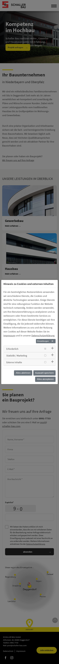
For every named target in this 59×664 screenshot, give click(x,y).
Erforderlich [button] (12, 348)
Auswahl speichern (44, 373)
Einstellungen (43, 341)
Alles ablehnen (23, 373)
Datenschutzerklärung (42, 335)
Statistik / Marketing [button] (16, 355)
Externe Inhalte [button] (14, 362)
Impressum (9, 335)
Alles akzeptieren (45, 379)
